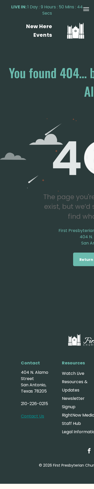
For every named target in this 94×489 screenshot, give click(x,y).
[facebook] (89, 451)
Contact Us (32, 416)
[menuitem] (39, 26)
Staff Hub (71, 423)
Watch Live (73, 373)
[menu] (86, 9)
